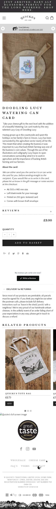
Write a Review (30, 279)
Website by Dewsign (28, 487)
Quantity (8, 229)
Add (9, 404)
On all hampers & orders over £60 (31, 30)
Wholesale (18, 460)
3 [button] (31, 411)
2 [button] (28, 411)
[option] (28, 67)
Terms (25, 466)
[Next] (53, 28)
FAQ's (14, 466)
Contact (39, 466)
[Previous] (3, 28)
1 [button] (25, 411)
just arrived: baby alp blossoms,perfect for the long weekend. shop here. (28, 6)
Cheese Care (37, 460)
